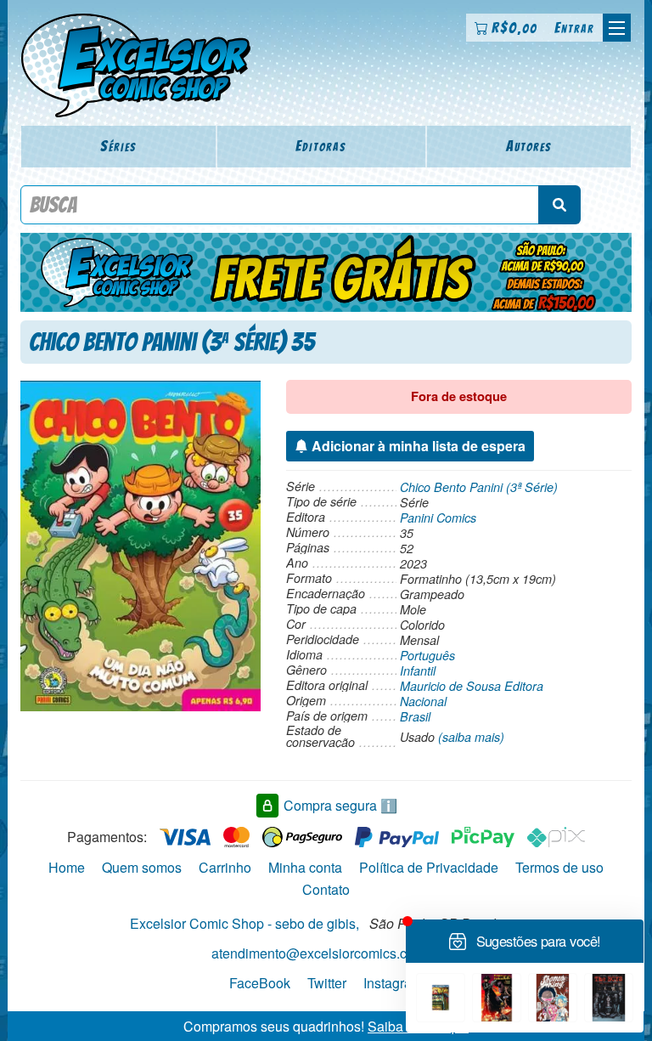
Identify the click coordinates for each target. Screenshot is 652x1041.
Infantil (418, 670)
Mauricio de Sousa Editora (471, 685)
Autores (529, 146)
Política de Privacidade (428, 867)
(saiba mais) (471, 736)
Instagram (393, 982)
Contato (326, 889)
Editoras (320, 146)
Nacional (423, 701)
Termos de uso (559, 867)
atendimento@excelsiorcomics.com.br (326, 953)
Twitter (326, 982)
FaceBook (259, 982)
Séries (118, 146)
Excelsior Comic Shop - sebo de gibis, (244, 923)
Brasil (415, 716)
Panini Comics (438, 517)
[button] (617, 28)
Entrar (574, 28)
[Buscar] (559, 204)
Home (66, 867)
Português (427, 655)
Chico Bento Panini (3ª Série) (479, 486)
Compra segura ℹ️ (340, 805)
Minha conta (305, 867)
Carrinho (225, 867)
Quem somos (142, 867)
